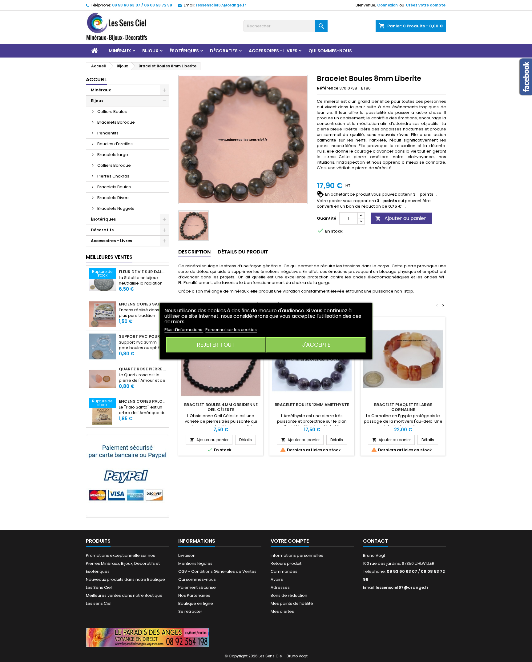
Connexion (387, 5)
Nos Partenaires (194, 595)
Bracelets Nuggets (115, 208)
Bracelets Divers (113, 198)
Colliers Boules (112, 111)
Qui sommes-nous (330, 51)
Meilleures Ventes (109, 257)
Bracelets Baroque (116, 122)
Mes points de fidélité (292, 603)
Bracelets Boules (114, 187)
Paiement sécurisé (197, 587)
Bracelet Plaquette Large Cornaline (403, 407)
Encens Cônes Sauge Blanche (142, 304)
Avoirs (277, 579)
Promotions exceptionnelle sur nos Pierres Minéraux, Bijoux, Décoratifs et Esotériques (123, 563)
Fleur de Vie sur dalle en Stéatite (142, 272)
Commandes (284, 571)
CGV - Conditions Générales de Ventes (217, 571)
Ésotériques (184, 51)
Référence (327, 88)
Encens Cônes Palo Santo (142, 401)
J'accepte (316, 345)
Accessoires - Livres (273, 51)
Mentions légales (195, 563)
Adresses (280, 587)
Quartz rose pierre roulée (142, 369)
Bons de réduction (289, 595)
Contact (375, 540)
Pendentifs (108, 133)
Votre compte (290, 540)
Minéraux (120, 51)
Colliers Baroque (114, 165)
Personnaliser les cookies (231, 330)
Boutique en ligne (195, 603)
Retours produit (286, 563)
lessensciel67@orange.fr (221, 5)
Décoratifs (224, 51)
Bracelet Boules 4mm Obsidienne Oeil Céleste (221, 407)
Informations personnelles (297, 555)
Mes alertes (282, 611)
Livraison (186, 555)
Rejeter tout (216, 345)
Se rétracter (190, 611)
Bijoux (150, 51)
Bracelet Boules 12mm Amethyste (312, 405)
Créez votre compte (425, 5)
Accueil (96, 79)
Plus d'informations (183, 330)
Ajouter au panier (400, 218)
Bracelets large (112, 155)
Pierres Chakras (113, 176)
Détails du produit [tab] (243, 251)
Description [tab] (194, 251)
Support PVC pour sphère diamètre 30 (142, 336)
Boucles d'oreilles (115, 144)
